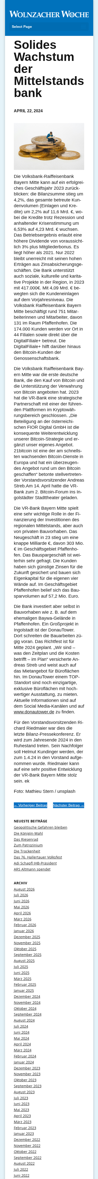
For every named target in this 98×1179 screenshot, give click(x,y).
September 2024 (27, 1014)
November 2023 (27, 1073)
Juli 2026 (21, 895)
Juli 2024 (21, 1026)
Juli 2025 (21, 966)
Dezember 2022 (27, 1139)
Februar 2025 (25, 984)
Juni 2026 (21, 901)
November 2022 (27, 1145)
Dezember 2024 (27, 996)
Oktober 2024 (25, 1008)
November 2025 (27, 942)
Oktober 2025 (25, 948)
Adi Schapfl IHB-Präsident (35, 863)
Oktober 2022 (25, 1151)
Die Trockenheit (27, 851)
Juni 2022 (21, 1175)
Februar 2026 (25, 924)
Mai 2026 (21, 907)
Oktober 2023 (25, 1080)
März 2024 (22, 1050)
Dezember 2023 (27, 1068)
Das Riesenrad (26, 839)
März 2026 (22, 919)
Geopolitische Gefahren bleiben (40, 827)
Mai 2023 (21, 1109)
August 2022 (24, 1163)
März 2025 (22, 978)
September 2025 (27, 954)
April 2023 (22, 1115)
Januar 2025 (24, 990)
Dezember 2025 (27, 936)
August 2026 (24, 889)
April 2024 (22, 1044)
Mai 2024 (21, 1038)
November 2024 (27, 1002)
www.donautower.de (34, 711)
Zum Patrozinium (28, 845)
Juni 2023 (21, 1103)
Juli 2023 (21, 1098)
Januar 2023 (24, 1133)
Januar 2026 (24, 930)
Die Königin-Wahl (28, 833)
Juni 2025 (21, 972)
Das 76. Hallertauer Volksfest (38, 857)
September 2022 (27, 1157)
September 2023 (27, 1086)
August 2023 (24, 1092)
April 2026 (22, 913)
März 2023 (22, 1121)
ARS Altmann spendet (32, 869)
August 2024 (24, 1020)
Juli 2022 (21, 1169)
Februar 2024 (25, 1056)
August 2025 (24, 960)
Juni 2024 (21, 1032)
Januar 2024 (24, 1062)
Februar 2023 (25, 1127)
